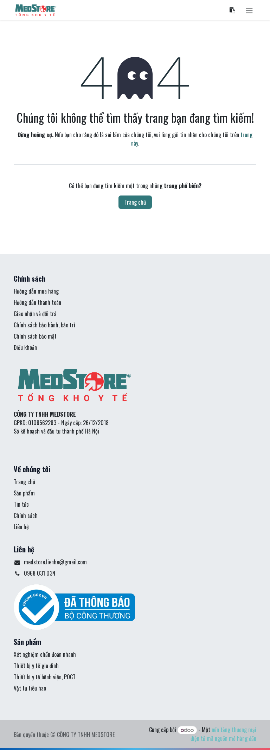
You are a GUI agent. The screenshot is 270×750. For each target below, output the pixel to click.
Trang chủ (135, 202)
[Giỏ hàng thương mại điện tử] (232, 10)
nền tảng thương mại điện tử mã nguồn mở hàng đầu (223, 734)
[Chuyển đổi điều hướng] (249, 10)
